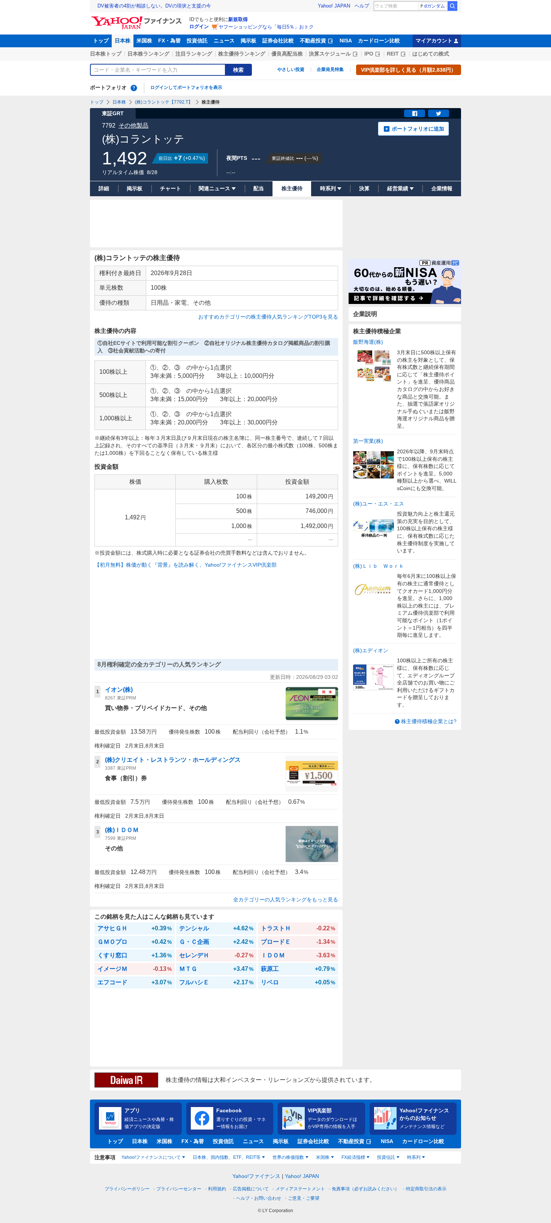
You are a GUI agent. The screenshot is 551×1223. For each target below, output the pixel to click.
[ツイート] (438, 113)
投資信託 (197, 41)
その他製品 (133, 125)
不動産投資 (313, 41)
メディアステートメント (300, 1188)
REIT (393, 54)
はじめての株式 (430, 54)
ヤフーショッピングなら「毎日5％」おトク (266, 27)
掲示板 (248, 41)
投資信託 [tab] (386, 1157)
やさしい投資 (290, 69)
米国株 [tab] (322, 1157)
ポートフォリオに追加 (418, 129)
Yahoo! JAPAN (334, 6)
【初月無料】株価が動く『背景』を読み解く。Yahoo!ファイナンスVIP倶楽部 (185, 565)
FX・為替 (169, 41)
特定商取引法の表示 (426, 1188)
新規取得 (238, 19)
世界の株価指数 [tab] (288, 1157)
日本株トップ (105, 54)
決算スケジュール (330, 54)
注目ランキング (193, 54)
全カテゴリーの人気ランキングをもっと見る (285, 900)
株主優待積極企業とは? (429, 721)
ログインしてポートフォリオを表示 (186, 87)
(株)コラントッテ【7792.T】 (164, 102)
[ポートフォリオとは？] (134, 88)
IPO (368, 54)
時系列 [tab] (414, 1157)
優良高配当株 (287, 54)
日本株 (122, 41)
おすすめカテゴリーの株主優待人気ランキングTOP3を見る (268, 317)
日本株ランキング (148, 54)
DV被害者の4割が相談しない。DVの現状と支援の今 (154, 6)
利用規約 (217, 1188)
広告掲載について (251, 1188)
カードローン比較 (379, 41)
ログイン (199, 26)
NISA (346, 41)
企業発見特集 (330, 69)
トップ (101, 41)
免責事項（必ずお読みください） (365, 1188)
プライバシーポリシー (127, 1188)
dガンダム (434, 6)
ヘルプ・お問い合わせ (258, 1198)
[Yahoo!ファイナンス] (138, 18)
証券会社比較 (278, 41)
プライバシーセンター (178, 1188)
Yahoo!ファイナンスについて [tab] (151, 1157)
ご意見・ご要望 (303, 1198)
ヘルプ (362, 6)
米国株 (144, 41)
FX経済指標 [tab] (353, 1157)
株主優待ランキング (241, 54)
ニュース (224, 41)
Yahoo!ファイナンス (256, 1176)
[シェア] (414, 113)
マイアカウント (434, 41)
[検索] (452, 6)
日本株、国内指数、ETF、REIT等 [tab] (227, 1157)
